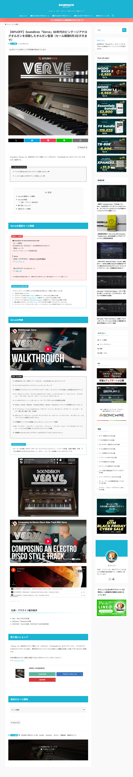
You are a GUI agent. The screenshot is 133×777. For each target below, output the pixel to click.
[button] (16, 140)
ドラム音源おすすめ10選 (107, 449)
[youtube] (113, 579)
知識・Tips (103, 353)
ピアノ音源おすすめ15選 (107, 436)
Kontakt (41, 735)
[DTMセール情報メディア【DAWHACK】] (66, 5)
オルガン (56, 735)
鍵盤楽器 (63, 735)
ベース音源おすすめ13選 (107, 453)
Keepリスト (101, 40)
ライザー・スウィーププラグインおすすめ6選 (111, 488)
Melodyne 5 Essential (36, 300)
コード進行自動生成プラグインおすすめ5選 (111, 471)
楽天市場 (42, 680)
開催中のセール (71, 735)
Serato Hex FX (32, 298)
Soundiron (49, 735)
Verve (18, 601)
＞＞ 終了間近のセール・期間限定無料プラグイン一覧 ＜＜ (67, 20)
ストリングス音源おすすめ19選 (109, 466)
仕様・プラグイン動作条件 (29, 202)
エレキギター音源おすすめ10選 (109, 444)
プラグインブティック (70, 674)
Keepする (83, 147)
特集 (100, 349)
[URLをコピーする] (80, 140)
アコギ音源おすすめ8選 (106, 440)
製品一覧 (19, 271)
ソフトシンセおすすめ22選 (108, 457)
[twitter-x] (109, 579)
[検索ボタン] (113, 15)
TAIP (32, 295)
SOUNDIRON (13, 601)
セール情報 (13, 43)
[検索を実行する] (124, 30)
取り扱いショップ (24, 205)
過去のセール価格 (24, 209)
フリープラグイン (105, 344)
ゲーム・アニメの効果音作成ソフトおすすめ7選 (111, 482)
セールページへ (18, 660)
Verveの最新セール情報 (26, 196)
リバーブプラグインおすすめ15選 (110, 477)
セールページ (20, 261)
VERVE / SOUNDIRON (37, 668)
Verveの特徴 (22, 199)
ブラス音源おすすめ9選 (106, 462)
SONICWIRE (42, 674)
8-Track (26, 293)
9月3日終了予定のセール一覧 (29, 735)
